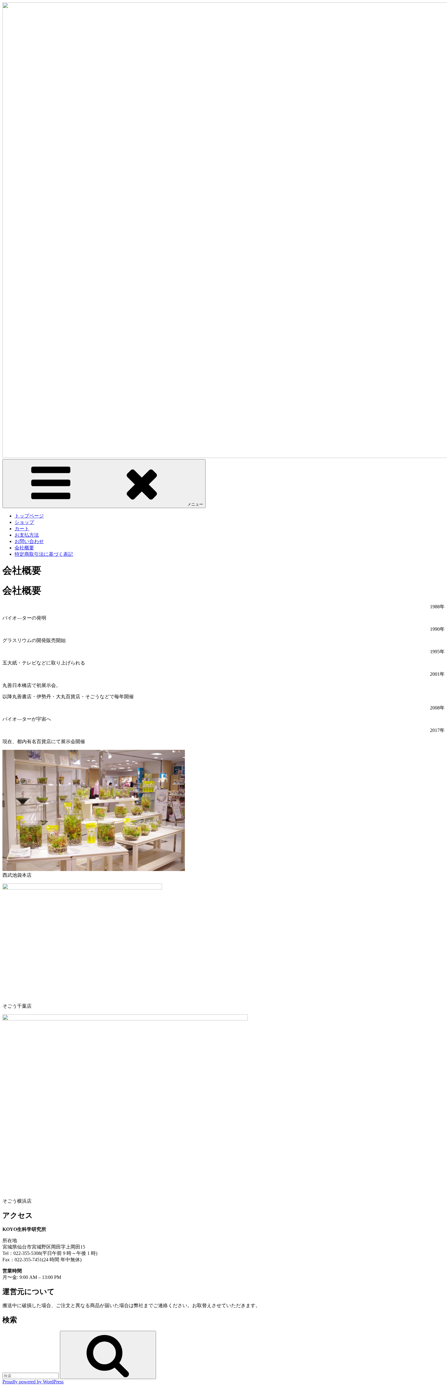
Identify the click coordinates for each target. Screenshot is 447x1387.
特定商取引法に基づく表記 (44, 554)
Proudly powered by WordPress (33, 1381)
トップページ (29, 515)
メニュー (195, 504)
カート (22, 528)
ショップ (24, 522)
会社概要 (24, 547)
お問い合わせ (29, 541)
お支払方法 (27, 535)
